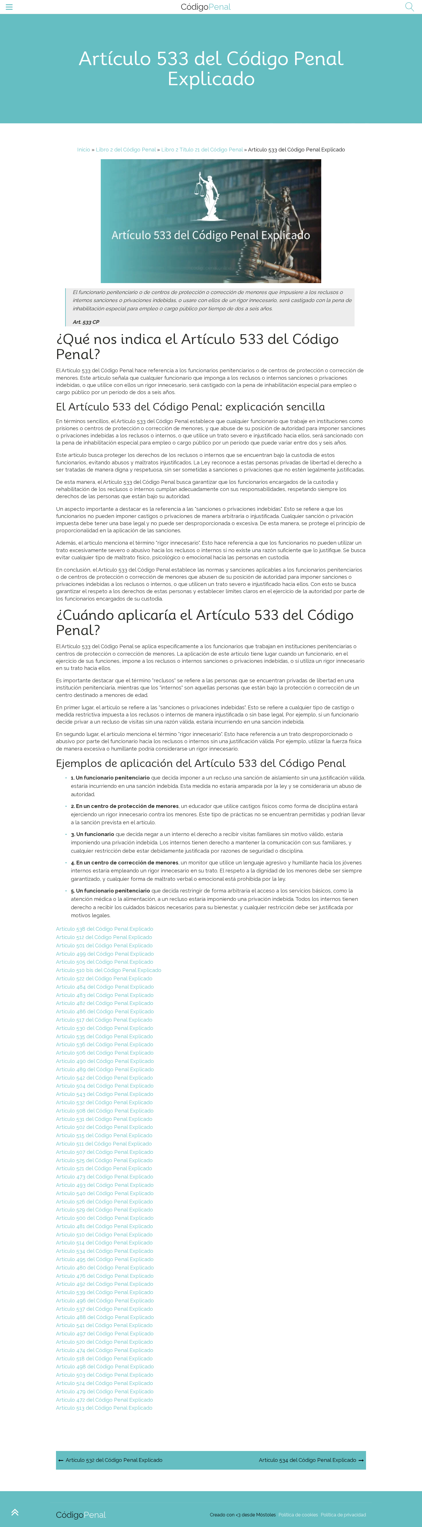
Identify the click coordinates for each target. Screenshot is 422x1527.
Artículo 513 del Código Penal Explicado (104, 1408)
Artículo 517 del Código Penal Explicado (104, 1020)
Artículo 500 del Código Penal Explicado (105, 1218)
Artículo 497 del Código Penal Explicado (105, 1334)
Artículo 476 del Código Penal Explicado (105, 1276)
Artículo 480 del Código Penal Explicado (105, 1268)
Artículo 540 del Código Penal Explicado (105, 1193)
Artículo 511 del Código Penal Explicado (104, 1144)
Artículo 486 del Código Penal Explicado (105, 1011)
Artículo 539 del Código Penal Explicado (104, 1292)
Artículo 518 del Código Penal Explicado (104, 1358)
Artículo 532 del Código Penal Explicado (104, 1102)
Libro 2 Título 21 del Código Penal (202, 150)
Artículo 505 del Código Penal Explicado (104, 962)
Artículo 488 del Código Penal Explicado (105, 1317)
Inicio (83, 150)
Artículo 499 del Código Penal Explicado (105, 954)
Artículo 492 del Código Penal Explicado (104, 1284)
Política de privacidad (343, 1515)
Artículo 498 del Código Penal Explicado (105, 1367)
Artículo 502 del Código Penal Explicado (104, 1127)
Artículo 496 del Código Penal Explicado (105, 1301)
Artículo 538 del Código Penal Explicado (104, 929)
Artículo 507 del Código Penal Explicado (104, 1152)
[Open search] (407, 7)
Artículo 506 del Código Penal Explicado (105, 1053)
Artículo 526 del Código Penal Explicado (104, 1202)
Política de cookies (298, 1515)
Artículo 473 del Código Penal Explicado (104, 1177)
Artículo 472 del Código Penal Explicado (104, 1400)
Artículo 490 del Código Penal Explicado (105, 1061)
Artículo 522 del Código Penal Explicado (104, 978)
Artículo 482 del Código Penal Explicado (104, 1003)
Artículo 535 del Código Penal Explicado (104, 1036)
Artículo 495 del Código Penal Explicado (105, 1259)
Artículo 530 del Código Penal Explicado (104, 1028)
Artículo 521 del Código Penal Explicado (104, 1168)
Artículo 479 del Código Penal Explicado (105, 1391)
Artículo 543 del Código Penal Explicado (104, 1094)
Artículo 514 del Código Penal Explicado (104, 1243)
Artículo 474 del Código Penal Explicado (104, 1350)
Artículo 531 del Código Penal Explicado (104, 1119)
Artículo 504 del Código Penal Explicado (105, 1086)
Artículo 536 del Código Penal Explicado (104, 1044)
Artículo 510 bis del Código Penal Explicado (108, 970)
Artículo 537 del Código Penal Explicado (104, 1309)
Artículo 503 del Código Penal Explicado (104, 1375)
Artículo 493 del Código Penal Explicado (105, 1185)
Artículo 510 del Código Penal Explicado (104, 1235)
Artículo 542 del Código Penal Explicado (104, 1078)
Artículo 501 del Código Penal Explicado (104, 945)
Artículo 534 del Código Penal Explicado (104, 1251)
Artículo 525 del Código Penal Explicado (104, 1160)
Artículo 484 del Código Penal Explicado (105, 987)
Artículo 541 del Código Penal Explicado (104, 1325)
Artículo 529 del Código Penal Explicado (104, 1210)
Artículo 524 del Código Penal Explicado (104, 1383)
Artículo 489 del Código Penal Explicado (105, 1069)
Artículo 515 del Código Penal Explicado (104, 1135)
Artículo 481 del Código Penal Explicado (104, 1226)
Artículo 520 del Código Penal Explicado (104, 1342)
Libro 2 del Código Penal (126, 150)
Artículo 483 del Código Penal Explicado (105, 995)
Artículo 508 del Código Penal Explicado (105, 1111)
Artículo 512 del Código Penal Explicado (104, 937)
